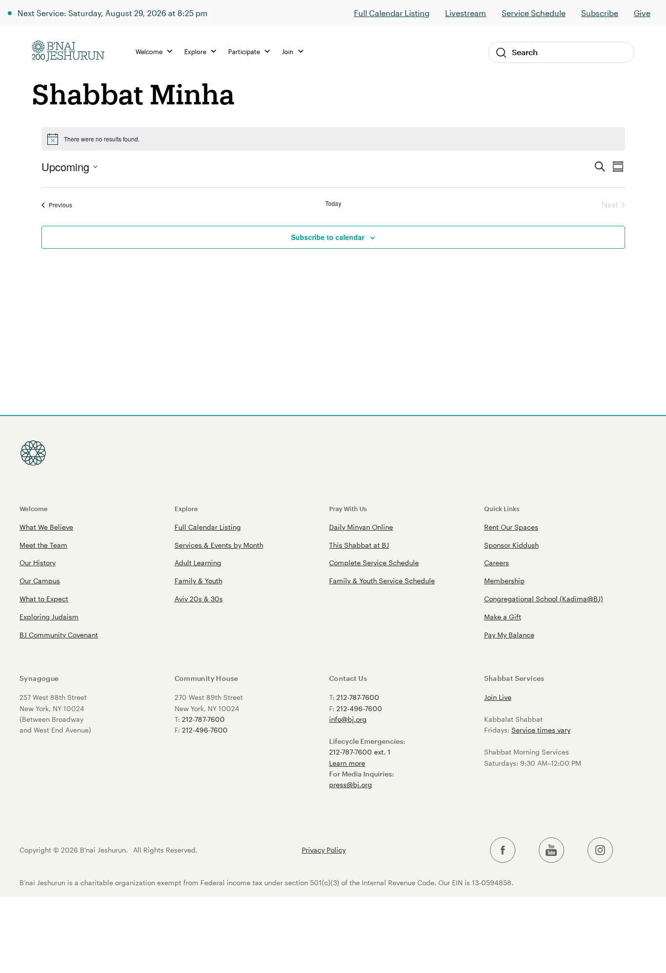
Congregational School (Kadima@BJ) (543, 599)
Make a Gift (502, 617)
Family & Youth (198, 580)
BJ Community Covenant (59, 635)
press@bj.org (350, 784)
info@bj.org (348, 719)
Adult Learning (198, 562)
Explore (186, 508)
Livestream (465, 13)
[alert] (333, 139)
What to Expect (44, 599)
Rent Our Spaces (511, 527)
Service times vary (540, 730)
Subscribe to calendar (327, 237)
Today (333, 203)
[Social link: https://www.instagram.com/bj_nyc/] (600, 850)
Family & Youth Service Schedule (382, 580)
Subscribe (599, 13)
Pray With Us (348, 508)
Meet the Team (43, 545)
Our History (38, 562)
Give (642, 13)
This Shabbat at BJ (359, 545)
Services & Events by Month (219, 545)
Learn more (347, 763)
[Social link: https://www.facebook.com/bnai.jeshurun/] (502, 850)
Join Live (497, 697)
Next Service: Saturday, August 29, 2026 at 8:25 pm (113, 13)
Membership (504, 580)
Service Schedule (534, 13)
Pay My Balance (509, 635)
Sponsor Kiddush (511, 545)
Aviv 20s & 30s (199, 599)
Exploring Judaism (49, 617)
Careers (496, 562)
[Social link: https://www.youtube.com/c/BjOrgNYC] (551, 850)
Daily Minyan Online (361, 527)
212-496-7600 (205, 730)
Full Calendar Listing (392, 13)
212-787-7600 (203, 719)
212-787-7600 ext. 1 (360, 752)
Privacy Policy (324, 850)
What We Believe (46, 527)
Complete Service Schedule (374, 562)
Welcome (34, 508)
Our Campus (40, 580)
